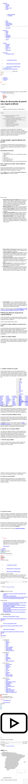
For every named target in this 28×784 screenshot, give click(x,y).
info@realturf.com (7, 700)
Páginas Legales (9, 675)
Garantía (7, 45)
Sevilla (20, 404)
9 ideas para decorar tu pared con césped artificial (12, 118)
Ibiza (7, 404)
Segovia (20, 402)
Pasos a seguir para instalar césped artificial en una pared (16, 117)
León (13, 398)
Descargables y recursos (11, 681)
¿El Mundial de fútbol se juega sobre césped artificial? (14, 612)
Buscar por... (15, 71)
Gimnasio (8, 657)
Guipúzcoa (8, 400)
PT (20, 384)
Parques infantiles (11, 14)
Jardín (7, 6)
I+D (6, 49)
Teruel (26, 398)
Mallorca (14, 404)
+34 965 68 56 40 (6, 702)
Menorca (14, 405)
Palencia (20, 399)
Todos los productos (10, 650)
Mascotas (8, 5)
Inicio (2, 91)
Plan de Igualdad (9, 674)
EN (21, 382)
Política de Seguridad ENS (11, 692)
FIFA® (7, 39)
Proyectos (8, 679)
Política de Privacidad (10, 689)
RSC (7, 668)
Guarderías (10, 15)
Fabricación (8, 47)
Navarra (20, 397)
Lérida (13, 399)
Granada (7, 398)
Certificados (8, 50)
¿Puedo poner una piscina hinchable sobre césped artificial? (15, 597)
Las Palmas (14, 397)
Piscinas (7, 4)
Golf (7, 33)
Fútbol (7, 31)
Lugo (13, 400)
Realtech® (8, 44)
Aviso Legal (8, 688)
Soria (20, 405)
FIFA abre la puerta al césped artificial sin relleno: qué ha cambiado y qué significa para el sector (14, 603)
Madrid (13, 401)
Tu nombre (25, 578)
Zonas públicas (9, 23)
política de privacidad (10, 586)
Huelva (7, 401)
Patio (7, 20)
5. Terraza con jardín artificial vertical (12, 123)
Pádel (7, 32)
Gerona (7, 397)
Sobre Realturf (9, 664)
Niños (7, 9)
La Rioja (14, 395)
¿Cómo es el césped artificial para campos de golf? (13, 598)
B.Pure (7, 673)
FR (20, 389)
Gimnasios (8, 35)
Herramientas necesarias (10, 116)
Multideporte (8, 36)
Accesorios (8, 27)
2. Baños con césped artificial (11, 120)
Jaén (7, 405)
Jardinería (5, 3)
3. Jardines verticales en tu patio (11, 121)
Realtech (7, 665)
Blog (5, 91)
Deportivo (5, 30)
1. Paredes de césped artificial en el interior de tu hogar (15, 119)
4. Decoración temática (10, 122)
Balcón (7, 22)
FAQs (7, 680)
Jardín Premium (9, 24)
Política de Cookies (10, 691)
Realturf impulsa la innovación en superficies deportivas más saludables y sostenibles (14, 605)
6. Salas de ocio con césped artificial (12, 124)
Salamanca (21, 401)
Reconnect (5, 52)
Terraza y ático (9, 8)
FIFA (7, 659)
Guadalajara (8, 399)
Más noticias (3, 635)
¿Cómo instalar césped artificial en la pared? (11, 115)
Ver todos (8, 25)
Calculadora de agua (10, 53)
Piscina (7, 641)
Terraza (7, 644)
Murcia (20, 395)
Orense (20, 398)
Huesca (7, 402)
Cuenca (7, 395)
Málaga (13, 402)
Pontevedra (21, 400)
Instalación (8, 684)
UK (20, 387)
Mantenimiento (9, 682)
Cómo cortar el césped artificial (9, 595)
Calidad (4, 43)
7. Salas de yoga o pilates (10, 125)
